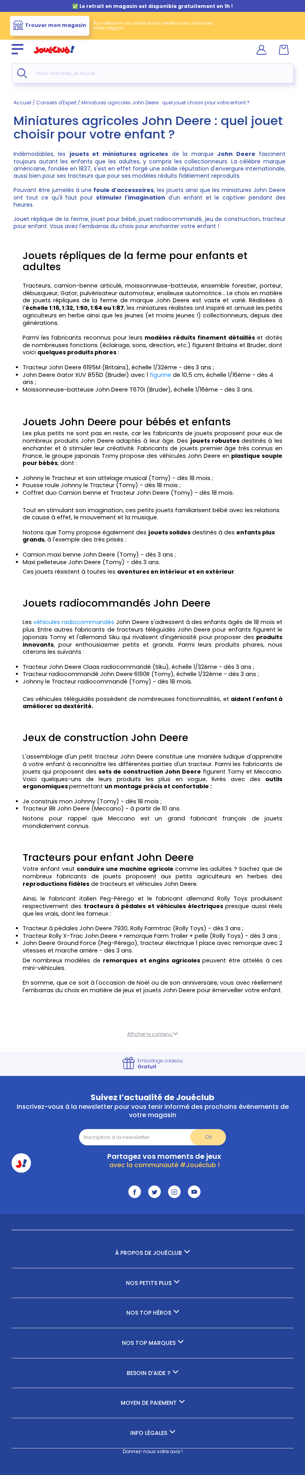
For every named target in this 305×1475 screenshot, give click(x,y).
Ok (208, 1136)
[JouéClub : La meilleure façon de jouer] (54, 57)
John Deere (269, 190)
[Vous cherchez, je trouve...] (22, 73)
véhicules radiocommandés (73, 622)
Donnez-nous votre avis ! (153, 1451)
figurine (161, 375)
